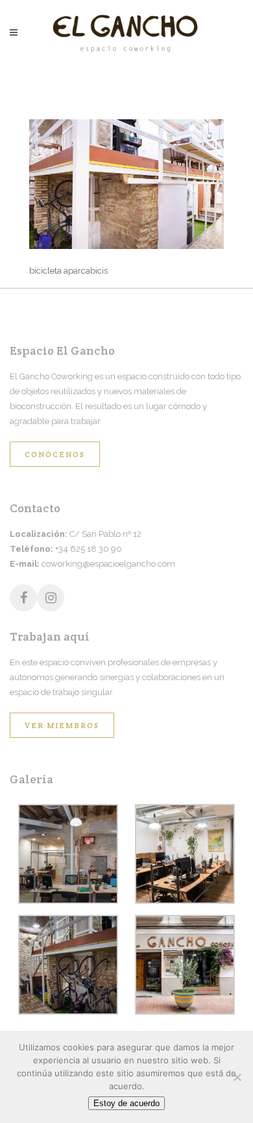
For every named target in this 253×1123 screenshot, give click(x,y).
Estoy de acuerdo (126, 1103)
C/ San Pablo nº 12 (105, 534)
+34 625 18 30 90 (88, 549)
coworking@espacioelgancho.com (108, 564)
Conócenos (55, 454)
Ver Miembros (62, 725)
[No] (236, 1076)
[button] (68, 856)
